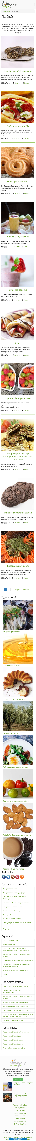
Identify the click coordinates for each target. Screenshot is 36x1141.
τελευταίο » (27, 590)
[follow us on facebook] (4, 877)
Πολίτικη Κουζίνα (19, 1124)
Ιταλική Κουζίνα (20, 1116)
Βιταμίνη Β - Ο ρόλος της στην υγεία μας (16, 986)
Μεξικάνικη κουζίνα (20, 1121)
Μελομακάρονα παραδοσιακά (12, 907)
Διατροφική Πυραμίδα (11, 632)
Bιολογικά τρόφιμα (10, 733)
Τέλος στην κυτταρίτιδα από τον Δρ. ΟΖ (15, 1010)
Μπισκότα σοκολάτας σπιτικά (18, 513)
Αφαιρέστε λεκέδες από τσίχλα (13, 1040)
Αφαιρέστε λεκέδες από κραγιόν (13, 1044)
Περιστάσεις (7, 11)
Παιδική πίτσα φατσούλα (18, 126)
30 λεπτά (17, 355)
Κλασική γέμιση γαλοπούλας (12, 919)
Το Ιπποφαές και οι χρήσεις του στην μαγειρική (18, 960)
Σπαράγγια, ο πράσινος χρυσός (13, 1020)
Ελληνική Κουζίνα (20, 1113)
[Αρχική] (9, 4)
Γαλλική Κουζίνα (19, 1108)
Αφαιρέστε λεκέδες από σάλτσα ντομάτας (16, 1032)
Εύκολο (26, 83)
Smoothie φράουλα (18, 290)
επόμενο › (18, 590)
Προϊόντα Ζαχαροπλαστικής (14, 699)
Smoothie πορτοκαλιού (18, 237)
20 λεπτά (16, 578)
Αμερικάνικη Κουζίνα (20, 1105)
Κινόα (5, 974)
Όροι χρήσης (8, 1137)
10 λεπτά (17, 83)
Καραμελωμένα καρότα (18, 566)
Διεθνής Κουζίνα (19, 1110)
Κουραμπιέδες (7, 915)
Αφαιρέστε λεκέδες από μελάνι (13, 1036)
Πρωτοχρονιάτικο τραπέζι (11, 940)
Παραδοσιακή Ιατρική (11, 665)
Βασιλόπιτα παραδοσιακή (11, 911)
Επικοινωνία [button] (18, 1079)
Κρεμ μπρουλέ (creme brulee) (12, 929)
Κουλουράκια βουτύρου (18, 181)
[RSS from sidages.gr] (22, 877)
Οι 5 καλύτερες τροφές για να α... (16, 767)
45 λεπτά (17, 193)
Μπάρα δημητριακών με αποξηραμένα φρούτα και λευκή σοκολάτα (18, 456)
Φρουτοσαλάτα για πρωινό (18, 398)
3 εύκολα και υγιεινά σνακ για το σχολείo (16, 1006)
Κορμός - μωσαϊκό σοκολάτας (18, 71)
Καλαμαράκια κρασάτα (10, 889)
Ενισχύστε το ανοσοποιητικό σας (16, 801)
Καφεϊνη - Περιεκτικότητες (13, 869)
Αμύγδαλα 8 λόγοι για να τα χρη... (17, 835)
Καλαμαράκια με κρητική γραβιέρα (14, 893)
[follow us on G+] (17, 877)
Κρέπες (18, 343)
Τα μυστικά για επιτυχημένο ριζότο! (14, 1048)
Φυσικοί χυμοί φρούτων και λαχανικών (15, 970)
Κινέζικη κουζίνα (19, 1118)
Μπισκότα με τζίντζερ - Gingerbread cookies (17, 903)
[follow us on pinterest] (13, 877)
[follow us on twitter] (8, 877)
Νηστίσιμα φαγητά (9, 944)
